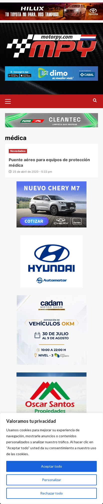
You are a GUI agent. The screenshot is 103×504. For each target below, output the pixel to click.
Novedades (18, 151)
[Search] (95, 100)
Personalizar (51, 480)
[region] (51, 458)
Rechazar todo (51, 493)
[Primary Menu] (10, 100)
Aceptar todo (51, 466)
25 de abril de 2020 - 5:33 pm (32, 171)
